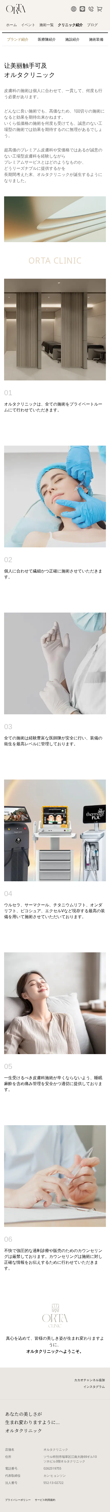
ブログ (92, 24)
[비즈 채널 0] (82, 9)
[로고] (15, 9)
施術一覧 (46, 24)
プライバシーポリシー (18, 1500)
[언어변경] (74, 9)
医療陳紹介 (47, 39)
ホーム (11, 24)
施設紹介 (72, 39)
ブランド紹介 (17, 39)
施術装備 (96, 39)
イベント (28, 24)
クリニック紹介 (70, 24)
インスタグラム (94, 1386)
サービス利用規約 (45, 1500)
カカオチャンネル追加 (89, 1380)
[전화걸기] (91, 9)
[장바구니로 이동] (100, 9)
